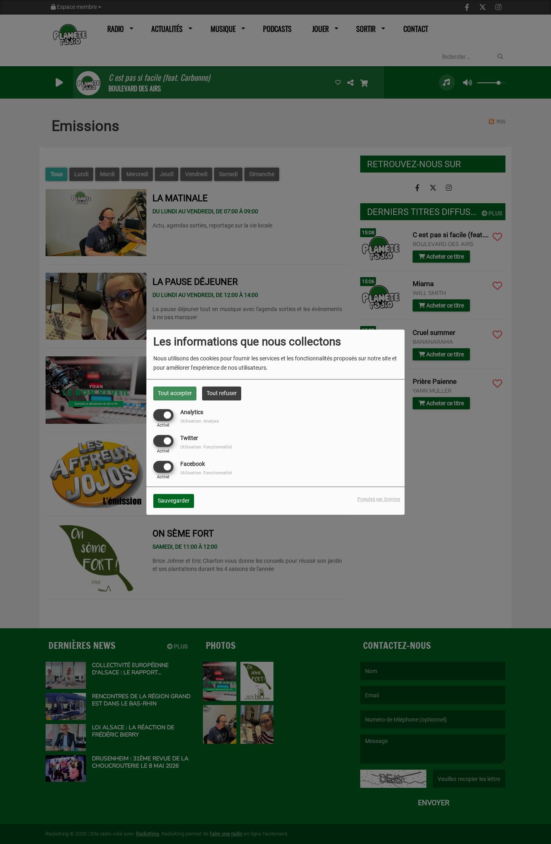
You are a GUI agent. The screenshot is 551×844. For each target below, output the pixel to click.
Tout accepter (175, 393)
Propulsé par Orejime (378, 499)
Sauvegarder (174, 500)
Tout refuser (222, 393)
